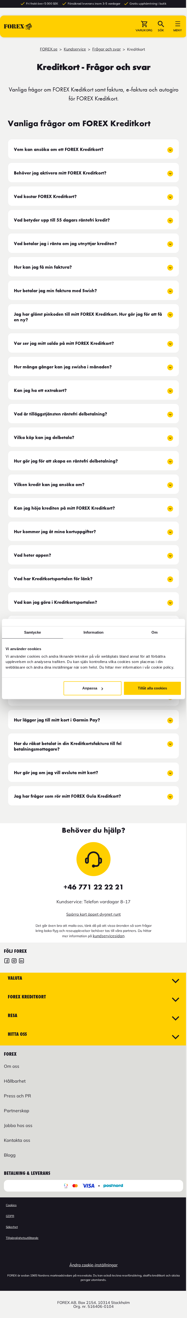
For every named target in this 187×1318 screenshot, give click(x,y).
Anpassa (89, 688)
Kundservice (75, 49)
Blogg (10, 1155)
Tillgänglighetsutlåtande (22, 1238)
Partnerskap (16, 1110)
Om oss (11, 1066)
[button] (144, 26)
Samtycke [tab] (32, 632)
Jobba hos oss (18, 1125)
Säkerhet (12, 1227)
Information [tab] (93, 632)
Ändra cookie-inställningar (93, 1264)
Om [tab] (154, 632)
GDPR (10, 1216)
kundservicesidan (108, 935)
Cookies (11, 1205)
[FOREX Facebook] (7, 961)
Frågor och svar (106, 49)
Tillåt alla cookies (152, 688)
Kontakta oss (17, 1140)
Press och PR (17, 1096)
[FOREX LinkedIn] (21, 961)
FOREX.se (48, 49)
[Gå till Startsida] (18, 26)
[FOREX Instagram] (14, 961)
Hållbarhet (15, 1081)
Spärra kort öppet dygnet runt (93, 914)
